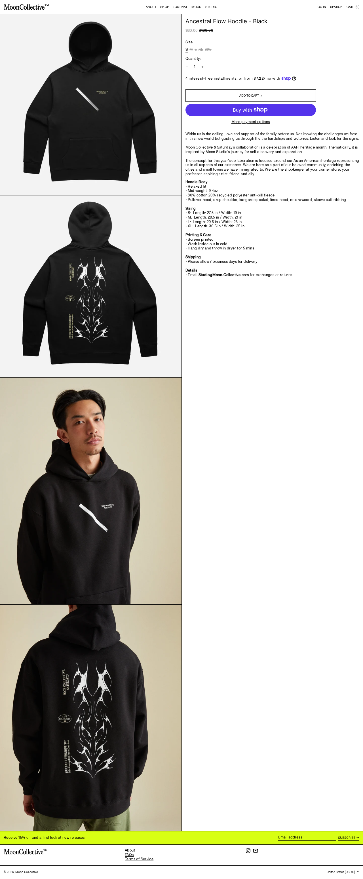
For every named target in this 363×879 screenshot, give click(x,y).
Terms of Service (139, 859)
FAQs (129, 854)
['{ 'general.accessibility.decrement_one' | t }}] (186, 67)
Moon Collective (26, 872)
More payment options (250, 122)
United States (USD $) (341, 872)
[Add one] (202, 67)
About (130, 850)
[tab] (272, 204)
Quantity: (193, 58)
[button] (336, 7)
